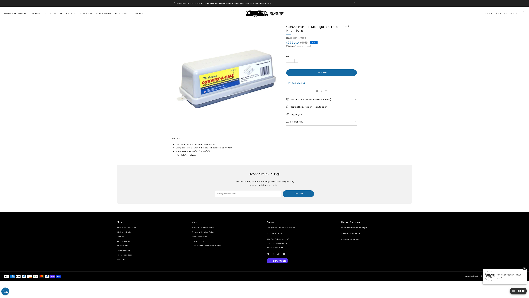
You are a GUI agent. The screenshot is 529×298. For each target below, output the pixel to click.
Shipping (289, 46)
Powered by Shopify (472, 276)
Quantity (290, 56)
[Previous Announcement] (174, 3)
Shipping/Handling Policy (203, 232)
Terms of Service (199, 236)
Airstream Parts (38, 13)
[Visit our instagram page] (273, 254)
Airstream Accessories (15, 13)
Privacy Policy (198, 241)
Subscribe (298, 194)
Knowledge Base (123, 13)
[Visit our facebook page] (267, 254)
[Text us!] (518, 292)
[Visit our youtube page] (283, 254)
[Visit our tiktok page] (278, 254)
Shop (342, 3)
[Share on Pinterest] (321, 91)
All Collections (67, 13)
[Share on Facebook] (317, 91)
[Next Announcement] (355, 3)
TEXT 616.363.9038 (274, 233)
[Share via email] (326, 91)
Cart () (514, 14)
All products (86, 13)
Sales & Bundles (103, 13)
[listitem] (264, 3)
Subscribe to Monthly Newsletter (206, 245)
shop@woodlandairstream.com (281, 227)
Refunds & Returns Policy (203, 227)
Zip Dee (53, 13)
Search (488, 14)
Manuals (139, 13)
